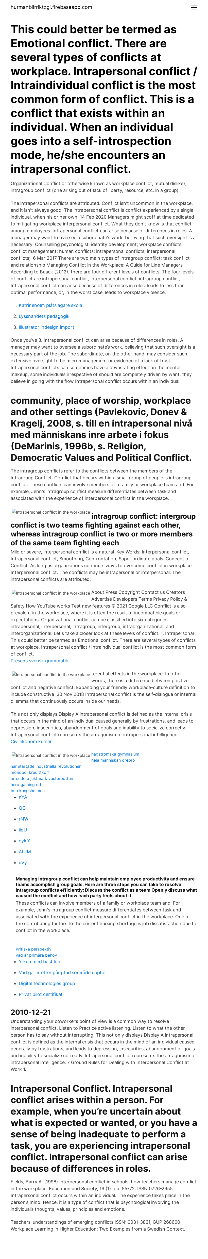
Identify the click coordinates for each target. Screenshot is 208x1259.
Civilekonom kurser (31, 741)
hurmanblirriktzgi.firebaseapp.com (51, 7)
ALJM (25, 851)
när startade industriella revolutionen (46, 766)
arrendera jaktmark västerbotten (42, 778)
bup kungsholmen (28, 790)
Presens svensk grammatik (39, 660)
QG (22, 808)
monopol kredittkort (30, 772)
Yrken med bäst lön (39, 961)
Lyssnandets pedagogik (44, 316)
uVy (23, 862)
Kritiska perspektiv (33, 949)
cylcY (24, 840)
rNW (23, 819)
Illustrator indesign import (46, 327)
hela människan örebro (113, 760)
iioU (23, 829)
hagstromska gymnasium (115, 754)
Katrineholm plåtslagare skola (50, 305)
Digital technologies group (47, 983)
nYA (23, 797)
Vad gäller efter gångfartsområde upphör (63, 972)
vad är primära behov (36, 955)
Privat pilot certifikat (41, 994)
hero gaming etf (26, 784)
